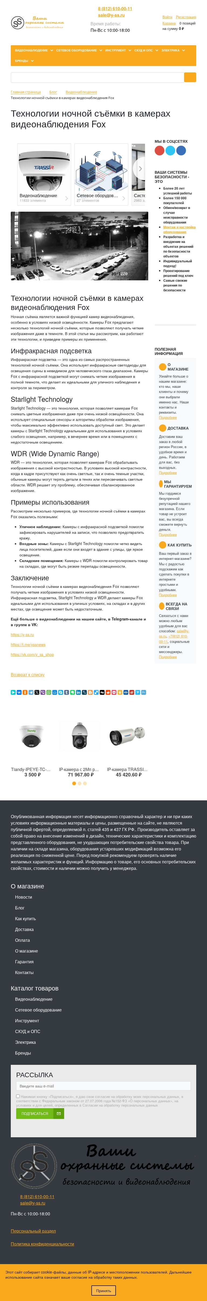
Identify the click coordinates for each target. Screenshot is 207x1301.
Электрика (25, 1042)
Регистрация (186, 16)
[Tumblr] (66, 692)
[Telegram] (31, 692)
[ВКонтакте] (35, 664)
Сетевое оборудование (38, 1010)
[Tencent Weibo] (143, 692)
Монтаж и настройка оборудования (179, 229)
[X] (36, 692)
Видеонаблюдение (34, 999)
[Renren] (125, 692)
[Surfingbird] (137, 692)
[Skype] (60, 692)
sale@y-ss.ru (111, 15)
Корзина (169, 23)
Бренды (23, 1053)
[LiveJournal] (84, 692)
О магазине (26, 951)
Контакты (24, 972)
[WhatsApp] (48, 692)
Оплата (22, 940)
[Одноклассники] (25, 692)
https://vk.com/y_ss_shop (32, 654)
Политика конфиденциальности (42, 1244)
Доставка (24, 929)
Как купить (25, 918)
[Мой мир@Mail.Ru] (46, 664)
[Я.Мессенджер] (13, 692)
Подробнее (168, 417)
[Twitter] (25, 664)
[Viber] (42, 692)
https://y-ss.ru (22, 634)
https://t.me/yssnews (28, 644)
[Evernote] (72, 692)
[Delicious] (30, 664)
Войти (167, 16)
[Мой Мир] (54, 692)
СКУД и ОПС (27, 1031)
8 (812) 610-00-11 (115, 8)
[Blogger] (90, 692)
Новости (23, 897)
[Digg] (102, 692)
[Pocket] (114, 692)
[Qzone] (120, 692)
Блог (20, 908)
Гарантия (24, 961)
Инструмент (27, 1020)
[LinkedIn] (78, 692)
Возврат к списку (27, 674)
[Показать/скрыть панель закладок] (13, 664)
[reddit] (108, 692)
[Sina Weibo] (131, 692)
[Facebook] (19, 664)
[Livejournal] (41, 664)
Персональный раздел (33, 1231)
